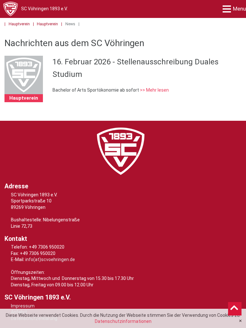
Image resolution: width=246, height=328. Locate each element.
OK (240, 321)
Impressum (23, 305)
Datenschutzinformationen (123, 321)
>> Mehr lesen (154, 90)
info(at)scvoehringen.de (50, 259)
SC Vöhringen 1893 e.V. (44, 8)
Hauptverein (19, 24)
